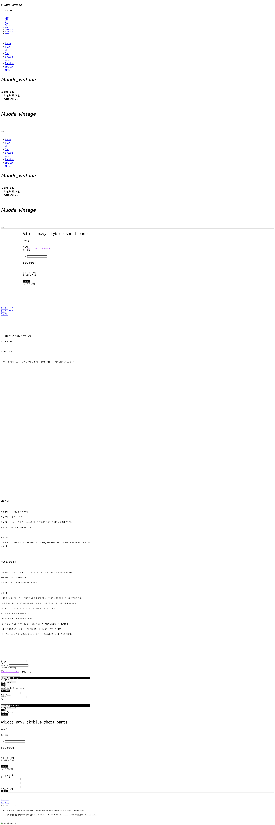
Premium (9, 29)
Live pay (9, 31)
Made (7, 33)
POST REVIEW (5, 691)
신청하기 (4, 791)
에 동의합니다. (16, 672)
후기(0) (3, 312)
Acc (6, 27)
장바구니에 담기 (7, 769)
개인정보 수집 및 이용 (10, 672)
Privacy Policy (5, 803)
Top (6, 23)
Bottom (8, 25)
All (6, 21)
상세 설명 (4, 309)
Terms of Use (5, 800)
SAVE (3, 684)
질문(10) (4, 313)
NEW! (7, 19)
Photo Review (9, 687)
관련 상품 (4, 315)
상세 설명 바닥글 (7, 310)
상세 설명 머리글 (7, 307)
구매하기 (4, 714)
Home (7, 17)
